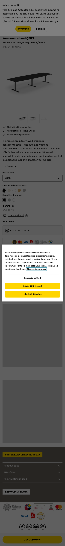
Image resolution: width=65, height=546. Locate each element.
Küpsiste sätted (32, 278)
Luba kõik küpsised (32, 294)
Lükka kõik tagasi (32, 286)
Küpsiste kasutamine (36, 269)
